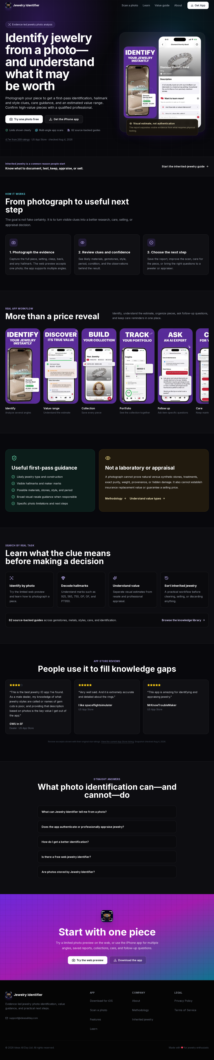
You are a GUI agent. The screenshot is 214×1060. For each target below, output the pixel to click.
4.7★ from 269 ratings (17, 139)
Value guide (162, 5)
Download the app (130, 960)
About (178, 5)
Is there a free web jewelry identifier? (66, 857)
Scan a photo (130, 5)
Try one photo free (26, 119)
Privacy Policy (183, 1000)
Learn (146, 5)
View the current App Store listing (117, 741)
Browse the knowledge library (181, 620)
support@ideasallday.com (23, 1018)
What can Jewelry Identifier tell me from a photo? (74, 811)
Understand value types (145, 498)
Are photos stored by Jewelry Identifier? (68, 872)
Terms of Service (185, 1010)
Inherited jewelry (142, 1019)
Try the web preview (90, 960)
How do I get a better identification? (65, 841)
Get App (200, 5)
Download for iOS (101, 1000)
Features (95, 1019)
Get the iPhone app (66, 119)
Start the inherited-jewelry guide (183, 166)
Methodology (113, 498)
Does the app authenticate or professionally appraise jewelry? (83, 826)
